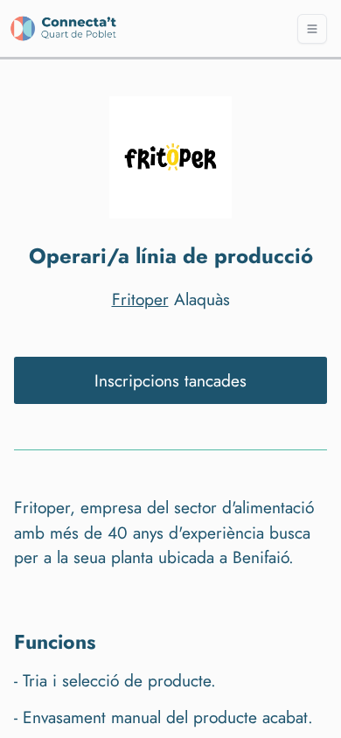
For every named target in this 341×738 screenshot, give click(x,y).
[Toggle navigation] (312, 29)
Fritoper (140, 299)
